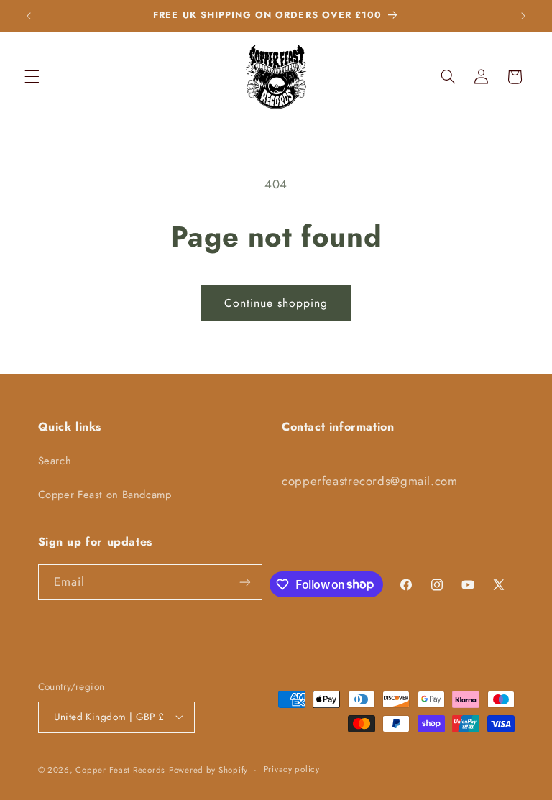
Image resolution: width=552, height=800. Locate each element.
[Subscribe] (245, 581)
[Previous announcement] (29, 16)
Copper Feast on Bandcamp (105, 494)
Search (55, 461)
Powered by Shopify (208, 770)
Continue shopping (276, 303)
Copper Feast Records (120, 770)
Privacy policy (292, 769)
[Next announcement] (523, 16)
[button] (31, 76)
